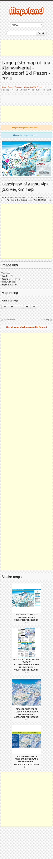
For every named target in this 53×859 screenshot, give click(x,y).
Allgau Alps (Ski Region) (33, 87)
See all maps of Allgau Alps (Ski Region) (26, 326)
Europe (11, 87)
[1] (4, 307)
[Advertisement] (26, 48)
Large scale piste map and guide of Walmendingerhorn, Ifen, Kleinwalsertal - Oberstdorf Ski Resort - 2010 (26, 666)
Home (3, 87)
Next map (45, 319)
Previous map (9, 319)
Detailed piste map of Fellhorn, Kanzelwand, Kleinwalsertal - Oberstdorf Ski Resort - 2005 (26, 714)
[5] (34, 307)
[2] (12, 307)
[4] (27, 307)
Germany (18, 87)
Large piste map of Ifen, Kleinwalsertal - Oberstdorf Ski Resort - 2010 (26, 619)
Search (41, 33)
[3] (19, 307)
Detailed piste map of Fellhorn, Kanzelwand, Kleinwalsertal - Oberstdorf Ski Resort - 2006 (26, 761)
